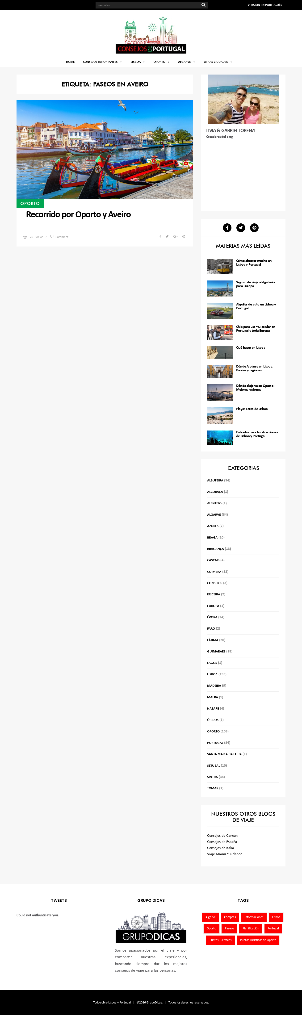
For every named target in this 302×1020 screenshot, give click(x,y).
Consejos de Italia (220, 848)
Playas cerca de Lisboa (252, 409)
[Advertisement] (243, 175)
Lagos (212, 663)
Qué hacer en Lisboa (250, 348)
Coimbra (214, 572)
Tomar (212, 788)
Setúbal (213, 766)
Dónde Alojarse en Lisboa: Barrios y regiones (254, 368)
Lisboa (136, 62)
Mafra (212, 697)
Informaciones (253, 917)
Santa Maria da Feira (224, 754)
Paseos (229, 928)
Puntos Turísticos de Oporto (258, 940)
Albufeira (215, 480)
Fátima (212, 640)
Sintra (212, 777)
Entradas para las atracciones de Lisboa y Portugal (257, 434)
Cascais (213, 560)
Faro (211, 629)
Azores (212, 526)
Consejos (214, 583)
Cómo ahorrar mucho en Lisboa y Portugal (254, 263)
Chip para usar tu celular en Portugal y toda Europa (255, 329)
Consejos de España (222, 842)
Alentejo (214, 503)
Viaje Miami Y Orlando (224, 854)
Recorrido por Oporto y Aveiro (78, 215)
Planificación (251, 928)
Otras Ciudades (216, 62)
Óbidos (212, 720)
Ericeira (213, 594)
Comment (61, 237)
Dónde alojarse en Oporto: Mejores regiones (255, 388)
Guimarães (216, 651)
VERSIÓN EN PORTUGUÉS (265, 5)
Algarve (184, 62)
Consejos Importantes (100, 62)
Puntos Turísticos (220, 940)
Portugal (215, 743)
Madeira (214, 686)
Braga (212, 537)
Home (70, 62)
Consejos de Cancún (222, 836)
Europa (213, 606)
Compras (230, 917)
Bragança (215, 549)
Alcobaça (215, 492)
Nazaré (213, 709)
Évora (212, 617)
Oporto (159, 62)
